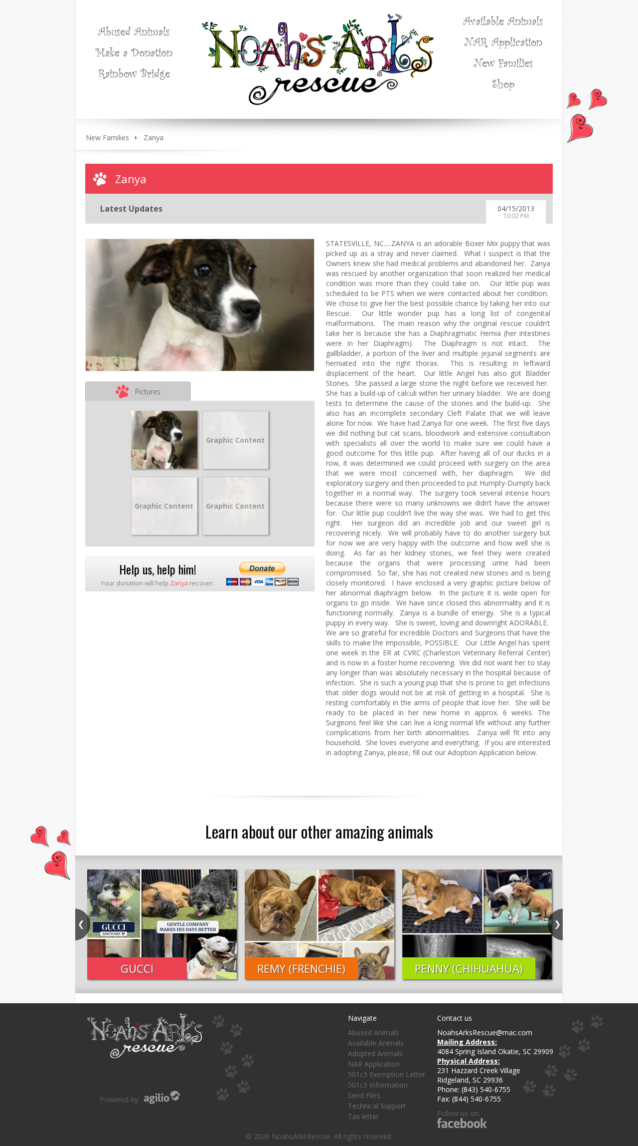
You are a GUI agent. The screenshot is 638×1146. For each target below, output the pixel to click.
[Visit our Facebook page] (462, 1123)
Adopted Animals (375, 1053)
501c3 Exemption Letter (386, 1074)
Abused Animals (133, 31)
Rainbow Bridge (134, 73)
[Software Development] (162, 1097)
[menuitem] (133, 31)
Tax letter (363, 1116)
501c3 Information (378, 1085)
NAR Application (503, 41)
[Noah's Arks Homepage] (318, 18)
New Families (503, 62)
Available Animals (503, 20)
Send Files (364, 1095)
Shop (503, 83)
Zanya (153, 137)
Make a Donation (133, 52)
